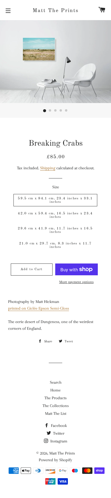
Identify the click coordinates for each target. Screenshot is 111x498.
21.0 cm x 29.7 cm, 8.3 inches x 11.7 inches (55, 245)
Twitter (58, 433)
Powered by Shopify (55, 459)
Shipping (47, 168)
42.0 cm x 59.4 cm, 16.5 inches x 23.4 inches (55, 215)
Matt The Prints (56, 10)
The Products (55, 398)
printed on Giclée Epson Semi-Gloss (38, 308)
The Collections (56, 405)
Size (55, 187)
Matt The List (55, 413)
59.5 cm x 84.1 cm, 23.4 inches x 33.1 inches (55, 200)
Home (55, 390)
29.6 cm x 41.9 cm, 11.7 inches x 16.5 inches (55, 230)
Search (55, 382)
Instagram (58, 441)
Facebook (58, 425)
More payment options (76, 282)
